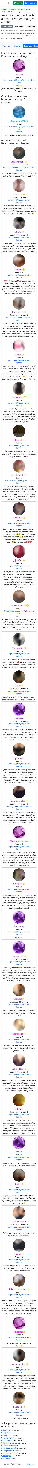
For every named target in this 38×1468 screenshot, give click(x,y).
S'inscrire (18, 3)
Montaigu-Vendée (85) (12, 167)
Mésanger (6, 1456)
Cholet (5, 1435)
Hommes (17, 46)
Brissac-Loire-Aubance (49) (14, 611)
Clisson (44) (12, 1370)
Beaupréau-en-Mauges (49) (14, 80)
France (12, 9)
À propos (30, 1464)
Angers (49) (12, 523)
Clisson (5, 1445)
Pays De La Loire (23, 9)
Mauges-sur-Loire (9, 1453)
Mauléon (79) (10, 317)
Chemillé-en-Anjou (9, 1443)
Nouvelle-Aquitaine (25, 317)
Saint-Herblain (8, 1440)
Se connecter (30, 3)
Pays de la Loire (28, 167)
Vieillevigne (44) (12, 806)
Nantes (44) (12, 200)
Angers (5, 1433)
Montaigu (6, 1458)
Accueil (4, 9)
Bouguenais (7, 1450)
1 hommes (30, 26)
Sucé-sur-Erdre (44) (12, 480)
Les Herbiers (7, 1438)
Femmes (6, 46)
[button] (9, 3)
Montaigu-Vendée (9, 1448)
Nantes (5, 1430)
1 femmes (19, 26)
